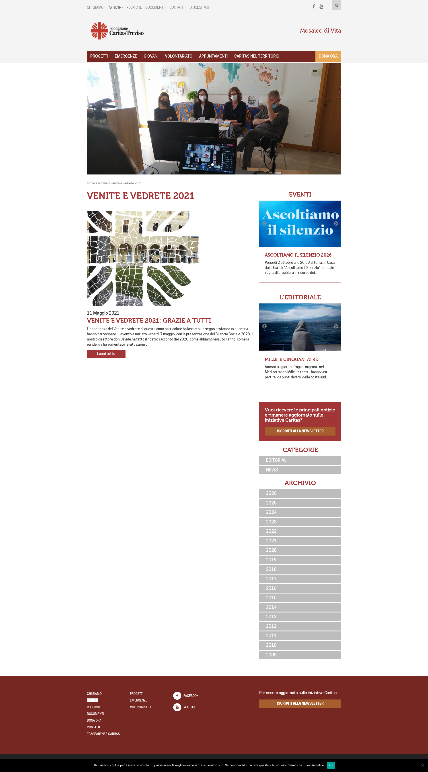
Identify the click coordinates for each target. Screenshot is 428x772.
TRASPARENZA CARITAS (103, 734)
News (272, 470)
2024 (271, 512)
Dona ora (328, 56)
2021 (271, 541)
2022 (271, 531)
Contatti (93, 727)
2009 (271, 655)
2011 (271, 635)
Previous (264, 223)
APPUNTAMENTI (213, 56)
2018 (271, 569)
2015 (271, 597)
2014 (271, 607)
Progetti (99, 56)
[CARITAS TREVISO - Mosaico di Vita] (117, 31)
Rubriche (134, 7)
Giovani (151, 56)
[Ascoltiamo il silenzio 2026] (300, 224)
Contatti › (177, 7)
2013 (271, 616)
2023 (271, 522)
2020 (271, 550)
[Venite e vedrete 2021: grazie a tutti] (171, 258)
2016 (271, 588)
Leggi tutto (106, 353)
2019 (271, 559)
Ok (331, 765)
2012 (271, 626)
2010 (271, 645)
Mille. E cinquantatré (291, 359)
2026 (271, 493)
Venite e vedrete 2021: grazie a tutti (149, 320)
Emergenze (126, 56)
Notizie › (116, 8)
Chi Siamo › (96, 7)
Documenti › (155, 7)
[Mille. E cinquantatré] (300, 327)
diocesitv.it (199, 7)
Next (335, 223)
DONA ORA (94, 720)
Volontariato (178, 56)
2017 (271, 578)
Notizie (92, 700)
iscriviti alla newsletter (300, 431)
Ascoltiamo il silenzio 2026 (298, 255)
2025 (271, 503)
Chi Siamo (94, 693)
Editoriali (277, 460)
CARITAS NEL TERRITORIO (256, 56)
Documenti (95, 714)
